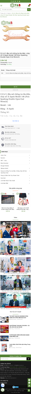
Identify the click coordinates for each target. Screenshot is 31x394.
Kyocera (3, 157)
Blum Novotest (4, 163)
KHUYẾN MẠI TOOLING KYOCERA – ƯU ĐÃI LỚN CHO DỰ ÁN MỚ (19, 326)
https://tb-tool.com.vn (10, 378)
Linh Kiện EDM (4, 183)
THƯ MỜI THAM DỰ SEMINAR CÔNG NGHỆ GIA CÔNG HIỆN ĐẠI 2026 (18, 316)
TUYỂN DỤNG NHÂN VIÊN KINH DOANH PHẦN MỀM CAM (19, 335)
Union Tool (3, 155)
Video (15, 217)
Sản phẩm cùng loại (15, 188)
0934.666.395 (12, 139)
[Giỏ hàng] (29, 5)
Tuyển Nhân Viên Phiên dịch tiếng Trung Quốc (19, 345)
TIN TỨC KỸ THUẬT (15, 312)
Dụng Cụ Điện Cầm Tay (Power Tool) (10, 175)
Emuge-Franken (5, 165)
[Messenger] (29, 382)
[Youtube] (29, 385)
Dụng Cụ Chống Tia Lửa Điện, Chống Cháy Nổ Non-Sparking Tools (14, 171)
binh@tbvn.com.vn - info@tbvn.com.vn (14, 365)
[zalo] (3, 385)
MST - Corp (4, 160)
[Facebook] (29, 380)
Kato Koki (3, 178)
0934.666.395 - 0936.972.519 (18, 367)
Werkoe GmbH (4, 168)
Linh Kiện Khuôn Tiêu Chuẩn (8, 180)
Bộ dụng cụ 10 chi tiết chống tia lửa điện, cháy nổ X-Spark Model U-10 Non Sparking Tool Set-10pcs (23, 208)
